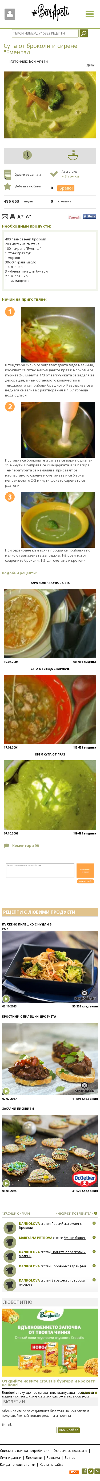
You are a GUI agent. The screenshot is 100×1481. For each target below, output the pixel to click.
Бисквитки (34, 1457)
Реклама (53, 1457)
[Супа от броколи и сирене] (58, 334)
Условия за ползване (70, 1450)
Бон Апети (38, 61)
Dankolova (29, 1223)
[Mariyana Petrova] (10, 1242)
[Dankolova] (10, 1228)
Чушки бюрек (75, 1238)
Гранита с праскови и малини (52, 1254)
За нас (70, 1457)
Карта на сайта (51, 1464)
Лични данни (10, 1457)
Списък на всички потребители (25, 1450)
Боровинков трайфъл (68, 1266)
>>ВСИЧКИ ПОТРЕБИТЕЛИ (74, 1213)
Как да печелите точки (17, 1464)
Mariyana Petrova (35, 1238)
